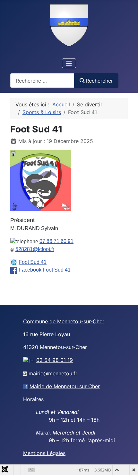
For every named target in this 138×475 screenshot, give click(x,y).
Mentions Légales (44, 453)
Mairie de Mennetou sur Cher (65, 386)
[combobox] (42, 80)
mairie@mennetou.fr (53, 373)
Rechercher (99, 80)
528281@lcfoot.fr (34, 249)
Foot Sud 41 (33, 262)
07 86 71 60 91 (56, 241)
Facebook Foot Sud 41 (45, 270)
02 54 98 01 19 (54, 360)
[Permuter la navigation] (69, 63)
